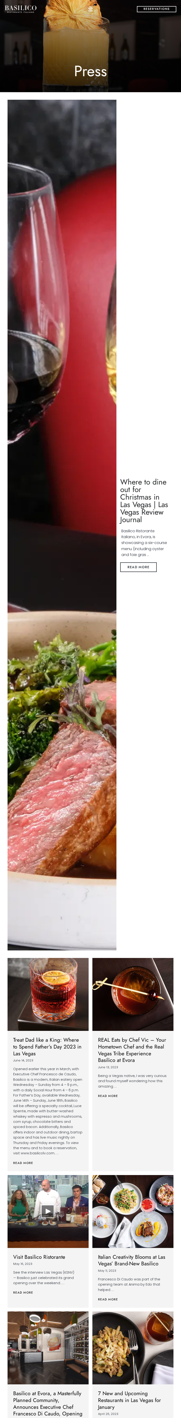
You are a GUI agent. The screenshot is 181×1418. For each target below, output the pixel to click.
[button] (91, 9)
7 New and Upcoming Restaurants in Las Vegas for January (129, 1400)
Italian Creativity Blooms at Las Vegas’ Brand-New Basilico (131, 1260)
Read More (23, 1163)
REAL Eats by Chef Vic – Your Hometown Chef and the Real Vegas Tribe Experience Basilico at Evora (132, 1050)
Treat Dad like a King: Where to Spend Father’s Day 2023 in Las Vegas (47, 1046)
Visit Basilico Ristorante (39, 1257)
